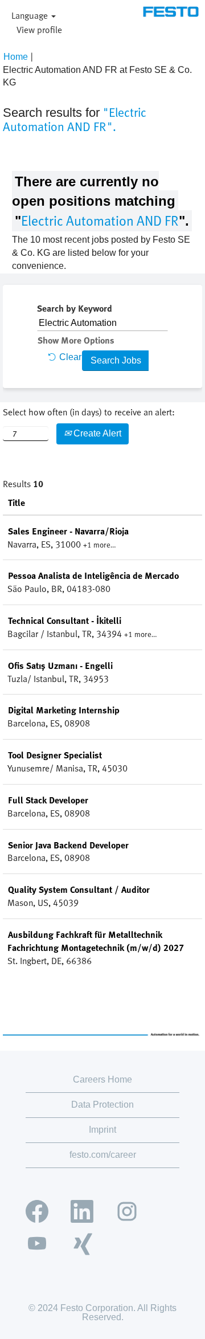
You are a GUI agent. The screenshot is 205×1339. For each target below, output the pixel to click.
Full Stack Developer (48, 800)
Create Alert (96, 433)
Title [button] (16, 502)
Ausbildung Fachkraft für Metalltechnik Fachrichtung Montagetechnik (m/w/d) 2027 (95, 941)
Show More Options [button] (76, 340)
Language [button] (30, 15)
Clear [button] (70, 357)
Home (15, 57)
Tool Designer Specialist (55, 755)
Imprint (102, 1129)
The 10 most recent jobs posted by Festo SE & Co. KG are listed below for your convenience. (101, 253)
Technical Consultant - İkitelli (64, 620)
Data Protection (102, 1104)
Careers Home (102, 1079)
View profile (39, 29)
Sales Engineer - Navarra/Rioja (68, 531)
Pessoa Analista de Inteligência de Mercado (93, 575)
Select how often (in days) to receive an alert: (89, 412)
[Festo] (170, 12)
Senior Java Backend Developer (68, 845)
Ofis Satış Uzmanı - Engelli (60, 665)
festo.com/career (102, 1155)
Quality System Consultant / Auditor (79, 889)
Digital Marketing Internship (64, 710)
